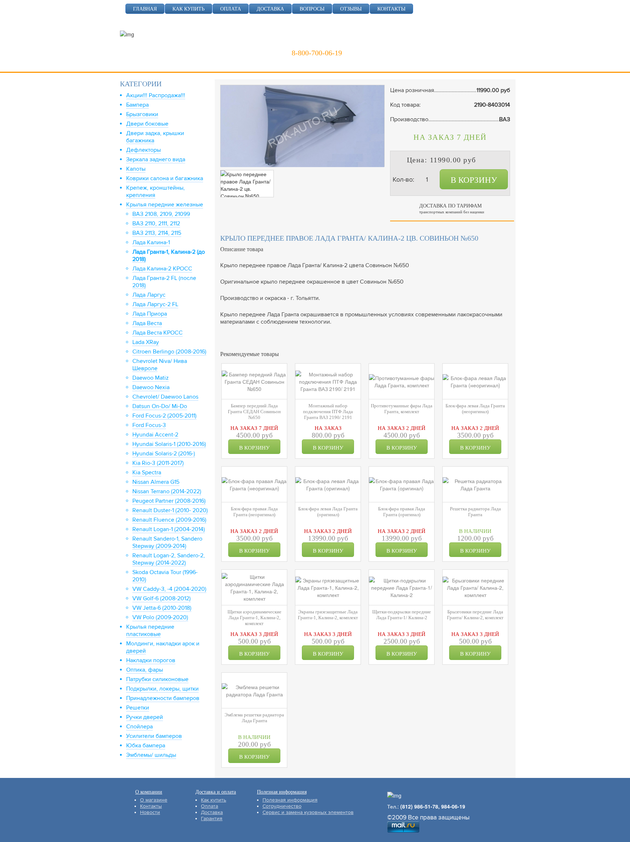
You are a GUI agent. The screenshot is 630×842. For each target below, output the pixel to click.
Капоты (135, 169)
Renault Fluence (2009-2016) (169, 519)
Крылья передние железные (164, 204)
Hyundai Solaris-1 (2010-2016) (169, 444)
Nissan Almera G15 (155, 482)
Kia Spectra (146, 472)
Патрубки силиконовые (157, 679)
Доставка (212, 812)
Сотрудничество (282, 806)
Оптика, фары (144, 669)
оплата (230, 9)
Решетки (137, 707)
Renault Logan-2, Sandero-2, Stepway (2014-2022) (168, 559)
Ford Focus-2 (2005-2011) (164, 415)
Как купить (213, 800)
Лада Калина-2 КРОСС (162, 268)
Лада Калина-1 (151, 242)
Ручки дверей (144, 717)
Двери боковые (147, 123)
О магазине (153, 800)
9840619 (373, 42)
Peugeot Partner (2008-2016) (169, 501)
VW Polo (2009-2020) (160, 617)
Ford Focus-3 (149, 425)
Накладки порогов (150, 660)
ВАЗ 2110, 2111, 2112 (156, 223)
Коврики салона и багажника (164, 178)
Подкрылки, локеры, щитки (162, 688)
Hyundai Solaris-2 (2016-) (163, 453)
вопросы (312, 9)
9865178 (335, 42)
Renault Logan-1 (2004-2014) (168, 529)
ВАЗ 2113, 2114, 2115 (156, 233)
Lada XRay (145, 342)
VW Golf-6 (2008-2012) (161, 598)
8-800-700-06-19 (317, 53)
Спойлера (139, 726)
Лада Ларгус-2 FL (155, 304)
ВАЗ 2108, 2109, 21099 (161, 214)
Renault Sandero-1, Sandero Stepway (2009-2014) (167, 542)
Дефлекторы (143, 150)
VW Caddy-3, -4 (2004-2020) (169, 589)
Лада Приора (149, 313)
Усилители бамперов (154, 736)
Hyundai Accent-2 (155, 434)
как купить (188, 9)
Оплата (209, 806)
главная (145, 9)
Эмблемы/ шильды (151, 755)
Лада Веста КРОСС (157, 332)
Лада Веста (147, 323)
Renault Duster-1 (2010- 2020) (170, 510)
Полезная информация (290, 800)
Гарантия (211, 818)
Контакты (151, 806)
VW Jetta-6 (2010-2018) (161, 608)
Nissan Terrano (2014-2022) (166, 491)
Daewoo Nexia (151, 387)
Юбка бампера (145, 745)
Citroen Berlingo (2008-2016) (169, 351)
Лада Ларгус (149, 295)
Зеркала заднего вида (155, 159)
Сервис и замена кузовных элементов (308, 812)
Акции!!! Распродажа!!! (155, 95)
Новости (150, 812)
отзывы (351, 9)
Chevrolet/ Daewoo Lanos (165, 396)
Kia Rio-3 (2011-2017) (158, 463)
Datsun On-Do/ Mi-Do (159, 406)
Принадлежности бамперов (162, 698)
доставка (270, 9)
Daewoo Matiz (150, 378)
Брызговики (142, 114)
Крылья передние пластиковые (150, 630)
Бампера (137, 104)
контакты (391, 9)
